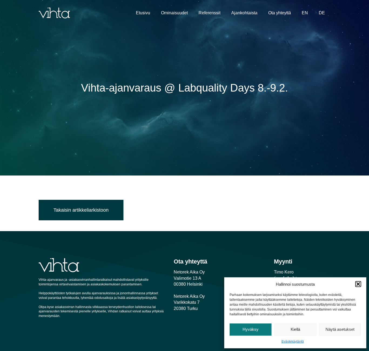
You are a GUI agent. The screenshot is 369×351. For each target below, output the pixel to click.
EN (305, 13)
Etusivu (143, 13)
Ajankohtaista (244, 13)
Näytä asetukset (340, 329)
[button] (358, 284)
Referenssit (209, 13)
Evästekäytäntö (292, 341)
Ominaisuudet (174, 13)
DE (322, 13)
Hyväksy (251, 329)
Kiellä (295, 329)
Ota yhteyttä (279, 13)
